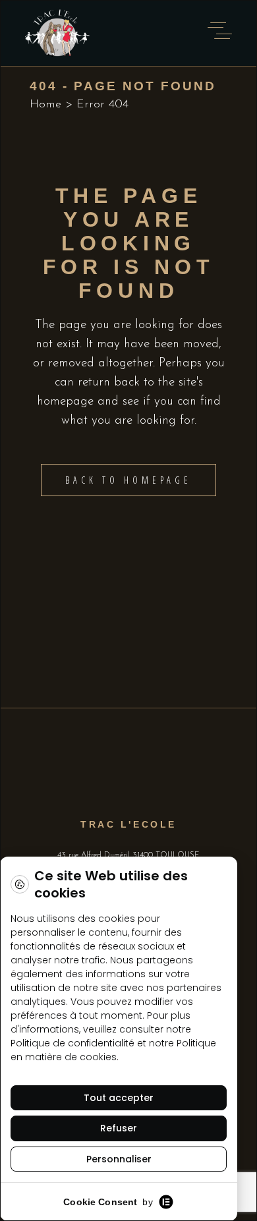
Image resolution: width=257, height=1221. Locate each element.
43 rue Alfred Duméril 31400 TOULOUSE (128, 855)
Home (45, 105)
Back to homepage (128, 480)
